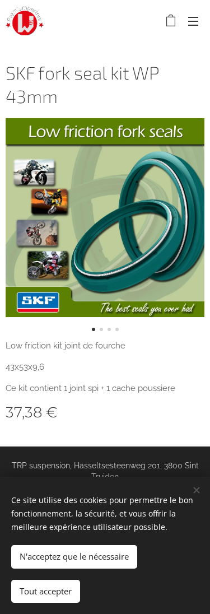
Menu (193, 21)
